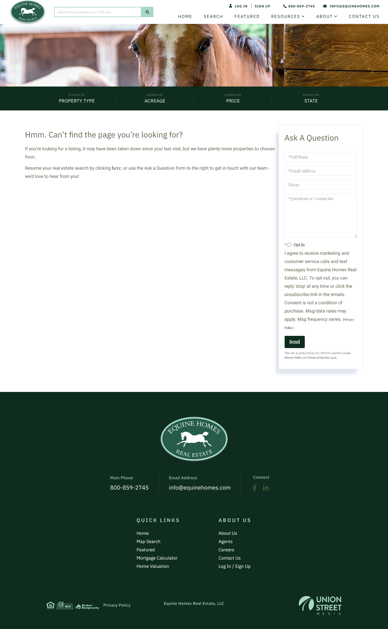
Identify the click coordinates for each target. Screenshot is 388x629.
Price (233, 101)
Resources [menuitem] (285, 16)
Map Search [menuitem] (148, 541)
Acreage (155, 101)
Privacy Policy (293, 357)
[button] (147, 12)
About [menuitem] (324, 16)
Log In (241, 6)
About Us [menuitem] (227, 533)
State (311, 101)
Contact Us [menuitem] (364, 16)
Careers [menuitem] (226, 550)
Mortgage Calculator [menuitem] (157, 558)
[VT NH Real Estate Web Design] (320, 605)
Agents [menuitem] (225, 541)
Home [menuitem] (185, 16)
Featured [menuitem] (247, 16)
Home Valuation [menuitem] (153, 566)
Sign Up (262, 6)
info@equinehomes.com (354, 6)
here (116, 168)
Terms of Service (318, 357)
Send (294, 342)
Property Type (77, 101)
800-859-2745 (301, 6)
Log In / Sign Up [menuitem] (234, 566)
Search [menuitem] (213, 16)
